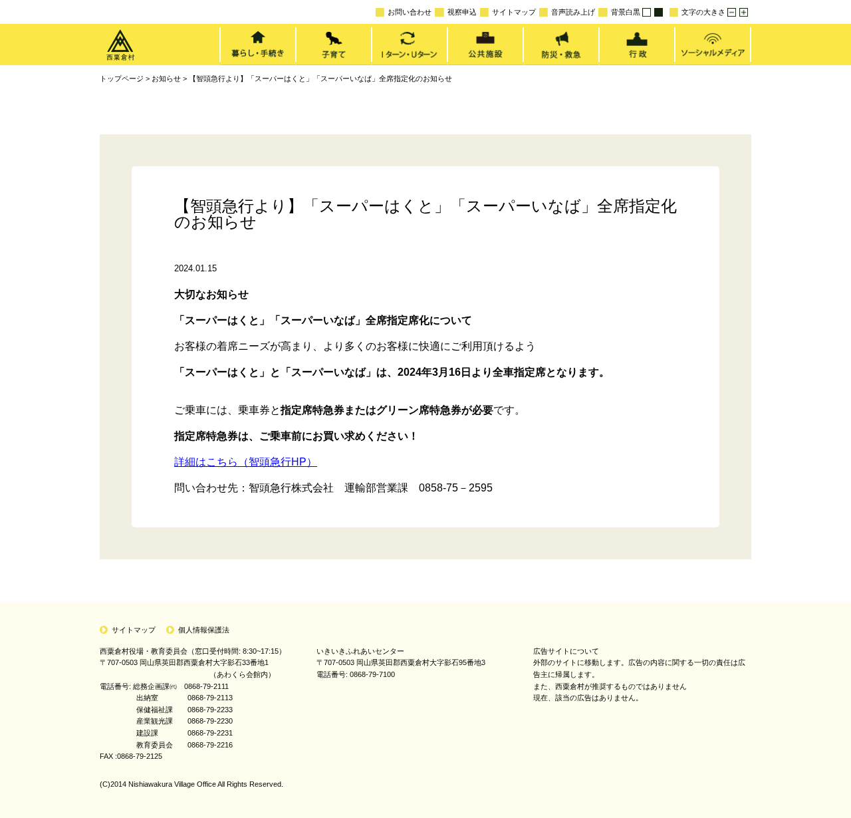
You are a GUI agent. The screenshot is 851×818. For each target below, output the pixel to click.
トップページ (122, 78)
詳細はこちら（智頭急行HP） (245, 462)
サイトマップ (514, 12)
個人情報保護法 (203, 630)
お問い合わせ (409, 12)
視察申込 (461, 12)
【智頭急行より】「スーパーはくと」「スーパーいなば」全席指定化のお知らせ (320, 78)
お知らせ (166, 78)
